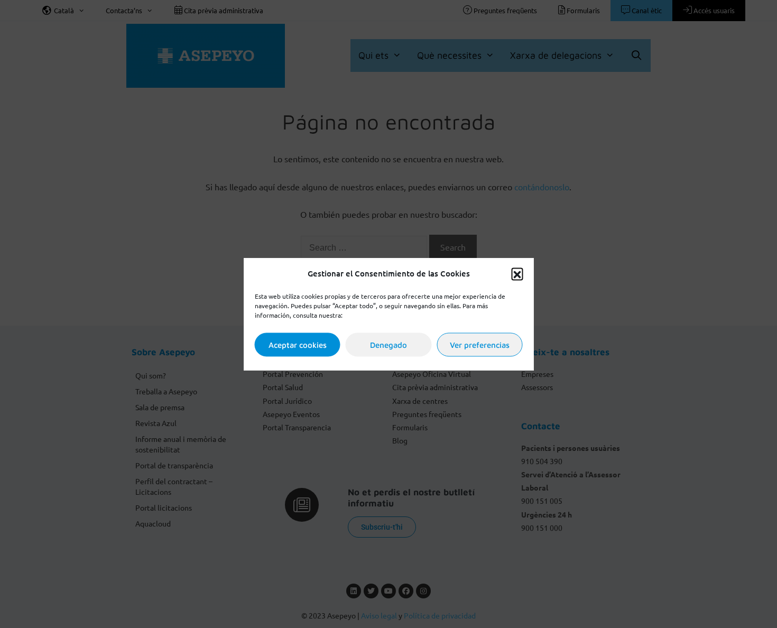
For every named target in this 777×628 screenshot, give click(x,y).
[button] (517, 273)
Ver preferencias (480, 344)
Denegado (388, 344)
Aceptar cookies (298, 344)
